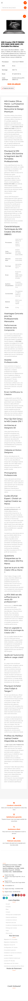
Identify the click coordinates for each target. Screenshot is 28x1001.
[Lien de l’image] (14, 994)
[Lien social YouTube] (21, 895)
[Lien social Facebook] (13, 895)
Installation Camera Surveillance (12, 952)
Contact (8, 912)
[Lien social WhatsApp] (7, 898)
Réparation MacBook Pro (11, 942)
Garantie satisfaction (11, 917)
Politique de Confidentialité (13, 914)
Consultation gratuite (10, 950)
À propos (8, 906)
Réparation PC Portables (10, 939)
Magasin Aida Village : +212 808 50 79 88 (14, 888)
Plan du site (9, 933)
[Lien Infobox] (14, 817)
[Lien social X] (16, 895)
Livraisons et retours (11, 920)
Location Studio (8, 955)
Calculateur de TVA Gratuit (11, 963)
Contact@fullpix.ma (9, 885)
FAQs (7, 930)
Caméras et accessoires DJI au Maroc (14, 966)
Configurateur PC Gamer (11, 947)
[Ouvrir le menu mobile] (2, 2)
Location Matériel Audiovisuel (12, 958)
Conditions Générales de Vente (14, 925)
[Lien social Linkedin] (4, 898)
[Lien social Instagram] (18, 895)
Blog (7, 909)
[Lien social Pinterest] (24, 895)
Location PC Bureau (9, 960)
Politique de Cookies (11, 928)
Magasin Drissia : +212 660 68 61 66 (12, 891)
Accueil (8, 904)
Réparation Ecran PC (9, 945)
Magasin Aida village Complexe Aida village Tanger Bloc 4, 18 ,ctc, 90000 (15, 876)
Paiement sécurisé (11, 922)
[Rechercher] (25, 7)
